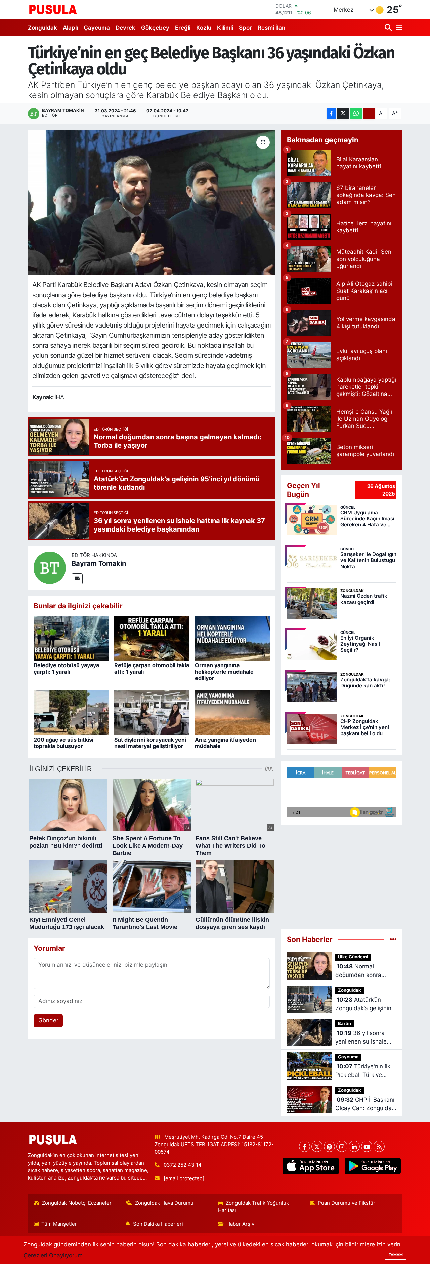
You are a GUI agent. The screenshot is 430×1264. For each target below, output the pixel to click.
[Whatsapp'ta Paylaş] (356, 113)
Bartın (344, 1023)
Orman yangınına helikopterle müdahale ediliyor (224, 671)
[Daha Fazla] (369, 113)
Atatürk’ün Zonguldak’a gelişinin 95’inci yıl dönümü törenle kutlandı (363, 1004)
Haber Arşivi (241, 1224)
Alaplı (70, 27)
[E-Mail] (77, 578)
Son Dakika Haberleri (158, 1224)
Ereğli (182, 27)
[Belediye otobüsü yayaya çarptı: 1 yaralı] (71, 638)
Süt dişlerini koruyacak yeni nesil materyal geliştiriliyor (150, 742)
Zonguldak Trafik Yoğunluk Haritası (253, 1207)
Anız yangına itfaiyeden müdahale (225, 742)
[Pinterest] (329, 1146)
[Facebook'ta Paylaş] (331, 113)
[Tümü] (393, 939)
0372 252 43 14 (183, 1165)
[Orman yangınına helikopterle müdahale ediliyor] (232, 638)
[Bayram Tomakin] (50, 567)
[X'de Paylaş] (343, 113)
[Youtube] (366, 1146)
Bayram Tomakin (99, 563)
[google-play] (372, 1166)
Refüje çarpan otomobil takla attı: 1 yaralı (151, 668)
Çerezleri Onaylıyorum (53, 1255)
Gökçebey (155, 27)
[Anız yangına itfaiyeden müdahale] (232, 712)
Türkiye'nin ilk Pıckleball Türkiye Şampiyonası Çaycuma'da (362, 1071)
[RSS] (379, 1146)
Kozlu (203, 27)
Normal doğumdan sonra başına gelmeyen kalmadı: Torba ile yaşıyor (359, 971)
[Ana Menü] (397, 28)
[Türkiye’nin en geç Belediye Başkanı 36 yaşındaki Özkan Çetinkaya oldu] (151, 202)
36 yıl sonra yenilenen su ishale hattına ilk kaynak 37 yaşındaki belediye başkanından (363, 1038)
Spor (245, 27)
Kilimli (225, 27)
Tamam (396, 1254)
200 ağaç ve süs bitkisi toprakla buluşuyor (63, 742)
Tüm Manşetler (59, 1224)
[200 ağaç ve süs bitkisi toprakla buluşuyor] (71, 712)
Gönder (48, 1020)
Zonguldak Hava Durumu (164, 1203)
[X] (316, 1146)
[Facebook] (304, 1146)
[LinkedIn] (354, 1146)
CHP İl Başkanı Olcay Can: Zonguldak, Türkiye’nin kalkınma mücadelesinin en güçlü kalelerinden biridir (365, 1104)
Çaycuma (97, 27)
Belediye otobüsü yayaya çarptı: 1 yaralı (66, 668)
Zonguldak (42, 27)
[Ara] (389, 28)
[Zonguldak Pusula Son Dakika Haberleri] (53, 9)
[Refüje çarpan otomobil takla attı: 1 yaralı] (151, 638)
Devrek (125, 27)
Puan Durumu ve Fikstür (346, 1203)
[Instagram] (341, 1146)
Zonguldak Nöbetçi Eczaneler (77, 1203)
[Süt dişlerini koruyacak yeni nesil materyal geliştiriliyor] (151, 712)
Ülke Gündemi (353, 956)
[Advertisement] (341, 874)
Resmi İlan (271, 27)
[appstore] (310, 1166)
